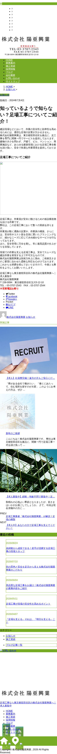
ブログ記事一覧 (14, 645)
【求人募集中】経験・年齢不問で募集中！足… (30, 496)
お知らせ (30, 317)
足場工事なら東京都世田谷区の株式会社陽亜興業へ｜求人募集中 (28, 704)
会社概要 (17, 23)
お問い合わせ (20, 27)
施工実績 (17, 14)
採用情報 (17, 17)
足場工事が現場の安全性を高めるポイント (28, 604)
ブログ (16, 20)
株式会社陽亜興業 (16, 317)
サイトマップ (20, 30)
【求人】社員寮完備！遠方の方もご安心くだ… (30, 378)
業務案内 (17, 11)
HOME (16, 8)
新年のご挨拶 (13, 433)
